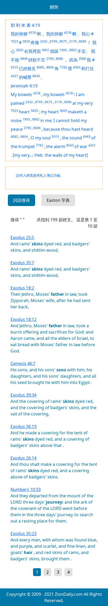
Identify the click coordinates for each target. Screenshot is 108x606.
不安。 (83, 51)
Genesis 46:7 (22, 363)
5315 (14, 67)
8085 (40, 67)
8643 (36, 76)
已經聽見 (27, 68)
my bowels (53, 94)
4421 (14, 76)
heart (24, 112)
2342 (43, 41)
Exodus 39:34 (23, 395)
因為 (73, 60)
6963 (76, 67)
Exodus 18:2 (22, 288)
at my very (82, 103)
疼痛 (35, 42)
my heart (50, 112)
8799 (53, 41)
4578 (32, 32)
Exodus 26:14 (23, 458)
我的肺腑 (19, 34)
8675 (63, 41)
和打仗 (87, 68)
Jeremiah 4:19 (24, 86)
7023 (14, 41)
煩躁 (54, 51)
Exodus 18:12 (23, 319)
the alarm (55, 146)
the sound (72, 138)
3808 (24, 58)
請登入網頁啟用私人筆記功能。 (40, 175)
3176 (73, 41)
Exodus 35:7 (22, 263)
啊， (41, 34)
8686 (82, 41)
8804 (50, 67)
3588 (82, 58)
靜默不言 (36, 60)
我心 (86, 34)
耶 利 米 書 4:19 (25, 25)
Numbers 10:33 (25, 489)
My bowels (21, 94)
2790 (49, 58)
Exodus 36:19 (23, 426)
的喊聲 (25, 77)
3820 (26, 41)
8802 (73, 50)
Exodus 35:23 (23, 533)
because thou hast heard (68, 129)
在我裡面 (32, 51)
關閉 (54, 7)
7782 (63, 67)
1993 (63, 50)
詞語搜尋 (21, 200)
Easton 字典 (58, 200)
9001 (45, 50)
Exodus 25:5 (22, 237)
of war (80, 146)
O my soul (41, 138)
